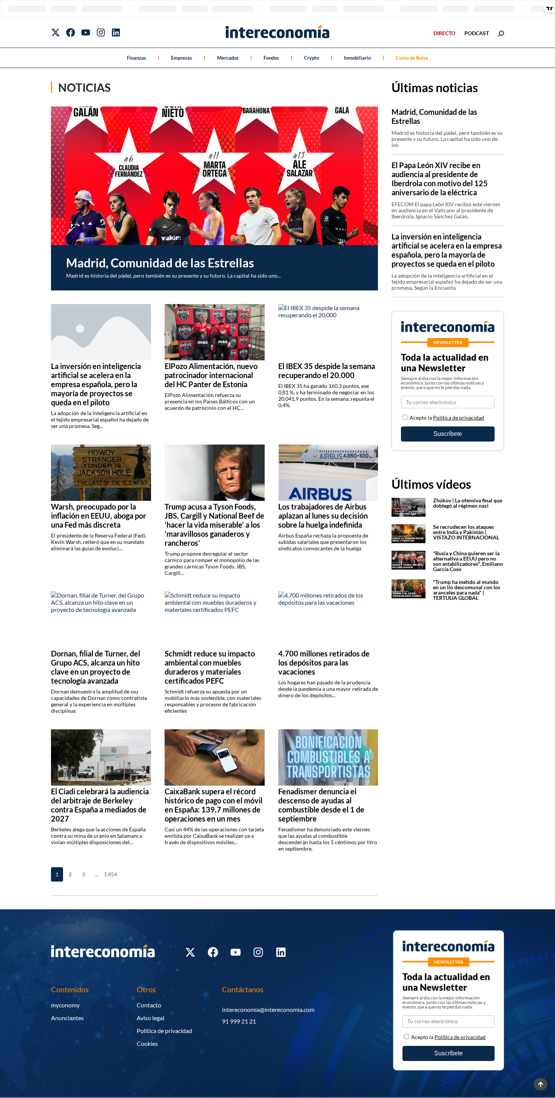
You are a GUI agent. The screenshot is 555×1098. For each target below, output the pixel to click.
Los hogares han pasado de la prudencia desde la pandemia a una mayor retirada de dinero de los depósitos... (328, 688)
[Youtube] (85, 32)
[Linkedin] (115, 32)
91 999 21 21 (239, 1021)
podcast (476, 33)
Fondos (271, 58)
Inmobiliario (357, 58)
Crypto (311, 58)
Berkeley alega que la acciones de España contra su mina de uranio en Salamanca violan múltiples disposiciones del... (98, 835)
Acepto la (447, 417)
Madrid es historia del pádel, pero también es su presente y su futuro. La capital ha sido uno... (173, 275)
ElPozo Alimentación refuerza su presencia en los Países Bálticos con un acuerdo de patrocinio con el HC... (210, 401)
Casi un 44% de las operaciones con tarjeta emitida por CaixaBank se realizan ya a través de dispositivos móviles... (214, 835)
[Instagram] (100, 32)
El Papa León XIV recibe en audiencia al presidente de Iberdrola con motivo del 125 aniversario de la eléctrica (440, 179)
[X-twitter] (55, 32)
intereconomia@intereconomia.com (268, 1009)
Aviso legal (150, 1017)
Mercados (228, 58)
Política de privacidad (458, 417)
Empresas (181, 58)
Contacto (149, 1004)
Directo (444, 33)
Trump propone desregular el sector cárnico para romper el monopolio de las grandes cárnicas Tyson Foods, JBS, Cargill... (212, 563)
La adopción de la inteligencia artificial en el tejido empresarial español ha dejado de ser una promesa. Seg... (100, 419)
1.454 (110, 874)
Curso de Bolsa (412, 58)
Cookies (147, 1043)
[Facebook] (70, 32)
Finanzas (136, 58)
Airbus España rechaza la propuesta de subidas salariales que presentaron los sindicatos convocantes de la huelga (323, 541)
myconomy (65, 1004)
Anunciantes (67, 1017)
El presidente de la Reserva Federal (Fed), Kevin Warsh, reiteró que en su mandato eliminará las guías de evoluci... (98, 541)
